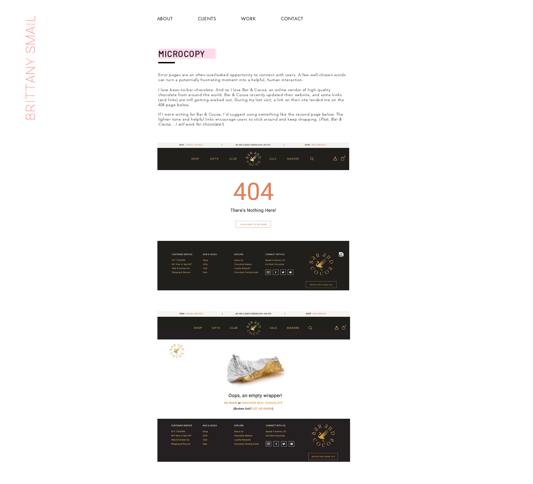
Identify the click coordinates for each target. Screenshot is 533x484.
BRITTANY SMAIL (30, 67)
